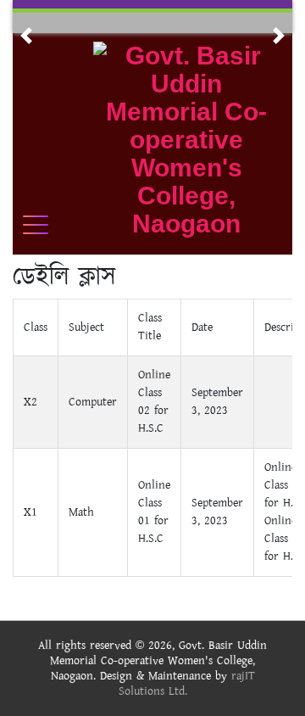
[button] (26, 35)
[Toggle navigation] (46, 225)
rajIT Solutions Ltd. (187, 684)
